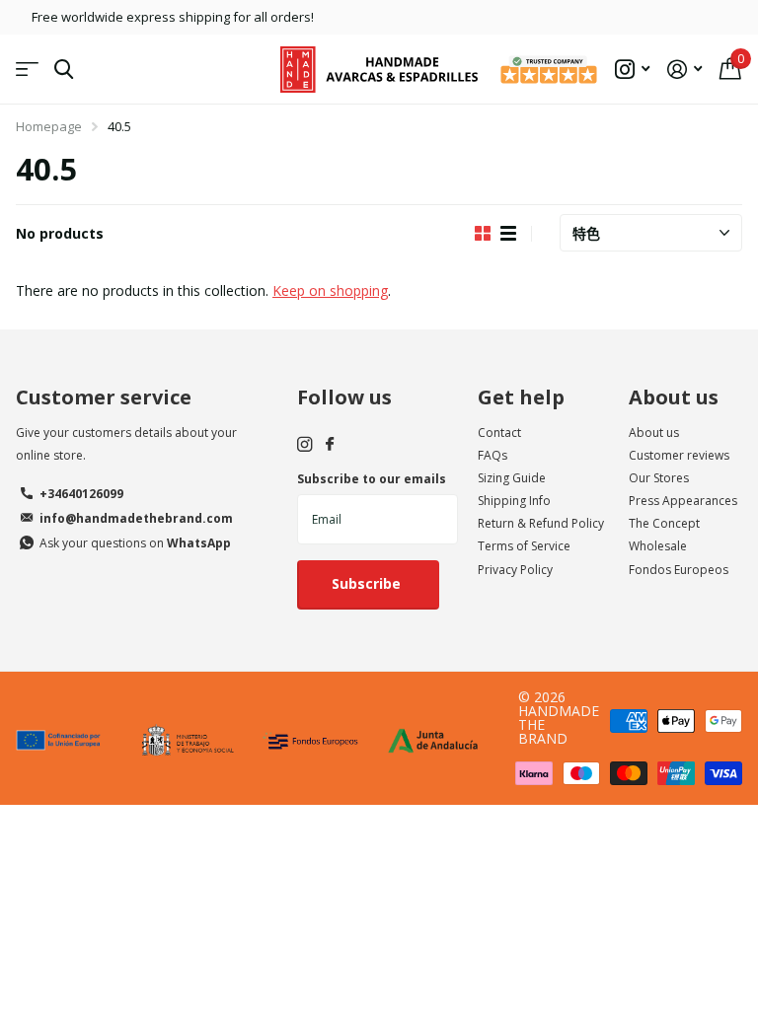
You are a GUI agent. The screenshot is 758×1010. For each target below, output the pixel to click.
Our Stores (659, 477)
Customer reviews (679, 455)
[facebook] (330, 445)
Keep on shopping (330, 290)
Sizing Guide (512, 477)
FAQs (492, 455)
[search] (63, 69)
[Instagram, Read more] (632, 69)
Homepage (49, 126)
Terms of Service (524, 546)
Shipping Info (514, 500)
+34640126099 (81, 493)
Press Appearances (683, 500)
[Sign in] (684, 69)
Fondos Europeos (678, 569)
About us (674, 397)
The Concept (664, 523)
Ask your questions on (135, 543)
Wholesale (658, 546)
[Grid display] (483, 234)
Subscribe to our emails (371, 478)
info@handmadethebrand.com (136, 518)
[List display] (508, 234)
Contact (499, 432)
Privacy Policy (515, 569)
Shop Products (27, 69)
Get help (521, 397)
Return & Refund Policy (541, 523)
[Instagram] (304, 444)
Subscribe (368, 583)
